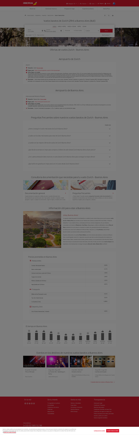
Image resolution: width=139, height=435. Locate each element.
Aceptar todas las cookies (112, 430)
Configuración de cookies (99, 430)
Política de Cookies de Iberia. (10, 432)
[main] (69, 431)
